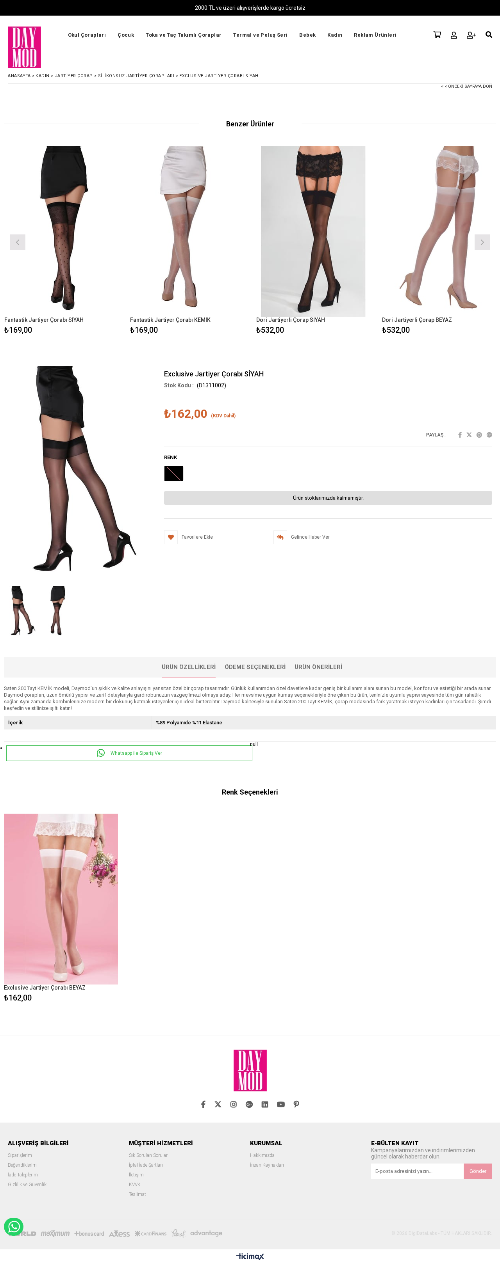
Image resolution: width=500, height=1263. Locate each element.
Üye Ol (471, 35)
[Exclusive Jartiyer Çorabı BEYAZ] (61, 899)
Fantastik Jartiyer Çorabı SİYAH (44, 320)
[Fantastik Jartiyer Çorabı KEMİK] (187, 231)
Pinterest (479, 434)
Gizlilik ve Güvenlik (27, 1184)
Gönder (478, 1171)
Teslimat (137, 1194)
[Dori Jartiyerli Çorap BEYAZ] (439, 231)
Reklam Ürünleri (375, 35)
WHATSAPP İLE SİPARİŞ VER (13, 1227)
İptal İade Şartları (146, 1165)
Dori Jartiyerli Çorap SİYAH (290, 320)
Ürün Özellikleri (189, 667)
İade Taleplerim (23, 1175)
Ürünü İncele (89, 241)
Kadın (334, 35)
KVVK (135, 1184)
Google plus (489, 434)
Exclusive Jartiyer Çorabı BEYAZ (45, 988)
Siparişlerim (20, 1155)
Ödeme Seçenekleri (255, 667)
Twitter (469, 434)
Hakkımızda (262, 1155)
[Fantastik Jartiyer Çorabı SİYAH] (61, 231)
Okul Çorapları (87, 35)
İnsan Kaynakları (267, 1165)
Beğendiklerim (22, 1165)
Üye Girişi (454, 35)
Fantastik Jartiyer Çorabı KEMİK (170, 320)
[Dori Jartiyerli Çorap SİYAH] (313, 231)
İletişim (136, 1175)
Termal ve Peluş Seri (260, 35)
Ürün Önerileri (318, 667)
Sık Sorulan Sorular (148, 1155)
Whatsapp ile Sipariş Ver (135, 753)
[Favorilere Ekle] (61, 241)
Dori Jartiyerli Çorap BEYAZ (417, 320)
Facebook (460, 434)
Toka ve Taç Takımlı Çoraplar (183, 35)
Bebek (307, 35)
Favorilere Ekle (61, 909)
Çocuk (126, 35)
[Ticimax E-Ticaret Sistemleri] (250, 1257)
